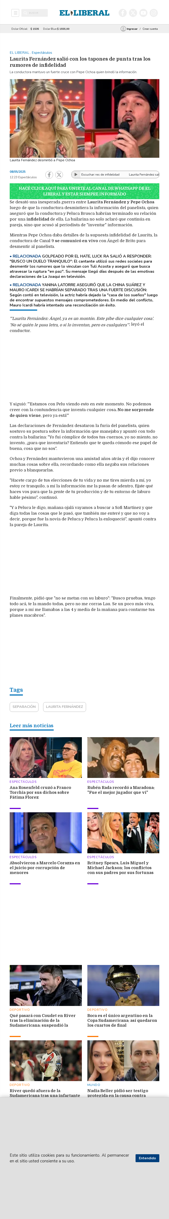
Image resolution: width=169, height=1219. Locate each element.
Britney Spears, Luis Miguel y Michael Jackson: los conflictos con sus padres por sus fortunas (120, 868)
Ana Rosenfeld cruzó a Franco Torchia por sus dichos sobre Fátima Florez (40, 792)
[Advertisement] (108, 369)
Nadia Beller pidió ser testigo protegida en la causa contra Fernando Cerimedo (117, 1096)
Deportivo (20, 1010)
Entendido (147, 1158)
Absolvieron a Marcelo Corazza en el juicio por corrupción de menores (45, 868)
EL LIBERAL (20, 52)
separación (24, 706)
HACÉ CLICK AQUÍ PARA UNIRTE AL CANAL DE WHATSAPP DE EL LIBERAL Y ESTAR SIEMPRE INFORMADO (85, 191)
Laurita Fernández (64, 706)
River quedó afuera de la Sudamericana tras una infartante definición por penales (45, 1096)
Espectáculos (23, 782)
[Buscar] (25, 13)
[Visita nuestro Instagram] (154, 13)
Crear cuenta (150, 29)
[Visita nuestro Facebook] (123, 13)
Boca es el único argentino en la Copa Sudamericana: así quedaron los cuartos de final (122, 1020)
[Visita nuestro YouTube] (143, 13)
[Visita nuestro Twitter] (133, 13)
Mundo (94, 1085)
